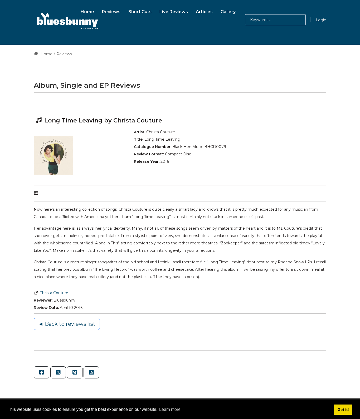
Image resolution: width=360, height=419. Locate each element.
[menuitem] (87, 11)
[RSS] (91, 372)
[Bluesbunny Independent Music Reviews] (67, 20)
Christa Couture (54, 292)
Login (321, 20)
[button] (294, 19)
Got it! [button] (343, 409)
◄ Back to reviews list (66, 324)
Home (46, 54)
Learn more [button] (170, 409)
